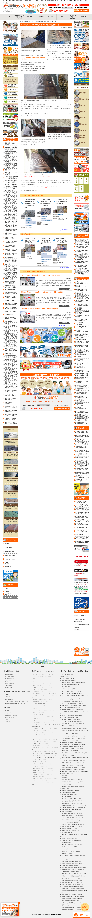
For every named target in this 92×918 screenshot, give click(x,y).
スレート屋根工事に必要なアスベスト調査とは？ (11, 415)
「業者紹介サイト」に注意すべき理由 (81, 480)
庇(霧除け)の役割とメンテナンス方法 (10, 238)
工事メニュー (62, 17)
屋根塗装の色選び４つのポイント (80, 400)
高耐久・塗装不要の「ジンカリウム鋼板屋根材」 (73, 815)
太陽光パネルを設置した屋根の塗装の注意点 (81, 335)
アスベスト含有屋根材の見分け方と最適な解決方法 (73, 807)
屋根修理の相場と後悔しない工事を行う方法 (81, 290)
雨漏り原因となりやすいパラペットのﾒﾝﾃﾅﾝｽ (11, 201)
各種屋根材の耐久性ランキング (69, 853)
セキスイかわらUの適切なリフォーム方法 (71, 691)
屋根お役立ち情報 (80, 367)
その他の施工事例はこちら (66, 230)
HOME (21, 21)
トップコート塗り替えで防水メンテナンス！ (11, 419)
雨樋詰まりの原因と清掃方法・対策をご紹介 (43, 770)
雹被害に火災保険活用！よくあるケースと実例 (81, 419)
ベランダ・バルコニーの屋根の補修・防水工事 (44, 710)
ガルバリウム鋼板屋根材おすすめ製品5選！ (81, 262)
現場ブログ (27, 21)
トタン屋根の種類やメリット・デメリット (81, 327)
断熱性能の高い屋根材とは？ (9, 403)
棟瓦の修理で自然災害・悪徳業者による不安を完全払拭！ (75, 771)
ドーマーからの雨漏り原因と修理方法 (10, 394)
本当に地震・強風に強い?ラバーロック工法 (11, 254)
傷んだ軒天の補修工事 (67, 832)
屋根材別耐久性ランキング (9, 328)
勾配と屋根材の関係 (10, 289)
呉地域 (6, 588)
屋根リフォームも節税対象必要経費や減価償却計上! (82, 542)
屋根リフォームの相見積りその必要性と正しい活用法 (82, 436)
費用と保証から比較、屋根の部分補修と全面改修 (82, 297)
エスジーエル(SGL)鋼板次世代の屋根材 (11, 362)
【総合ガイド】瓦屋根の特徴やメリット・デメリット (74, 725)
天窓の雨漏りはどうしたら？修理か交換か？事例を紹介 (74, 753)
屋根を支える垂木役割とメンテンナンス (10, 378)
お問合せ (7, 563)
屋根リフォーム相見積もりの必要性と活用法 (43, 732)
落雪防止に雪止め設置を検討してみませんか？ (44, 761)
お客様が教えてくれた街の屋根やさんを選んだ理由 (16, 701)
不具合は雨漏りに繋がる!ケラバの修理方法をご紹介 (73, 762)
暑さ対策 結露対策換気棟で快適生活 (10, 282)
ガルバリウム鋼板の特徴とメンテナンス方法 (11, 366)
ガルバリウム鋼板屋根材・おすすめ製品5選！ (72, 707)
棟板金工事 (83, 130)
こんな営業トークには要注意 (81, 454)
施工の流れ (51, 17)
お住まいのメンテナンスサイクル (69, 838)
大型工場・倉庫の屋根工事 (39, 714)
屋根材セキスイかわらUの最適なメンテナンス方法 (82, 346)
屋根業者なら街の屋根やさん (11, 715)
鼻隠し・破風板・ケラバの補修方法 (11, 173)
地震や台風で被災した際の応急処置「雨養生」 (11, 250)
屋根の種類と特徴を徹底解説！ (10, 143)
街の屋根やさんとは (9, 674)
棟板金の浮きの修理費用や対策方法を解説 (11, 166)
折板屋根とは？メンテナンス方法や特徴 (81, 331)
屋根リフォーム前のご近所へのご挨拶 (80, 439)
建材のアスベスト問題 (10, 311)
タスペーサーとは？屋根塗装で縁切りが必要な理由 (73, 760)
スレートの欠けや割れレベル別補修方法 (81, 320)
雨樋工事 (82, 111)
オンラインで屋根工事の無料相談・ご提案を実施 (81, 432)
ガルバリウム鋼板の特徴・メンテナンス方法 (72, 813)
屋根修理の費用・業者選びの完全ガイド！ (11, 150)
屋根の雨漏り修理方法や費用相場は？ (11, 382)
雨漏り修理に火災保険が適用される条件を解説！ (81, 415)
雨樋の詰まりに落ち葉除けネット (41, 772)
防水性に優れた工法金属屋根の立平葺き (10, 246)
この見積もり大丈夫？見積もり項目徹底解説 (81, 447)
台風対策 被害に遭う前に (39, 703)
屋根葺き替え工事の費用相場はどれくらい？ (81, 293)
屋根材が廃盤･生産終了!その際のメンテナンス (11, 340)
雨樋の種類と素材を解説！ (39, 776)
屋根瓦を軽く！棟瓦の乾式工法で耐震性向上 (81, 386)
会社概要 (83, 17)
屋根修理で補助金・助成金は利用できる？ (81, 423)
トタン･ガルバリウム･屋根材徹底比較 (10, 354)
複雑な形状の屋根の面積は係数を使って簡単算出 (73, 786)
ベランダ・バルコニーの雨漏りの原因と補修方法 (11, 213)
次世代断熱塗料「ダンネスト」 (79, 404)
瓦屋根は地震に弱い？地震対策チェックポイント (82, 389)
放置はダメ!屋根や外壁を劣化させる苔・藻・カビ (11, 336)
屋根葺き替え (83, 93)
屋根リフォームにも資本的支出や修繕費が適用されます (46, 739)
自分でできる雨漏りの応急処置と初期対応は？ (81, 412)
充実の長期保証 (8, 685)
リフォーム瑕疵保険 (9, 683)
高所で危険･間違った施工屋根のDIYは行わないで (11, 374)
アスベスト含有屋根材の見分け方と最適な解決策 (11, 308)
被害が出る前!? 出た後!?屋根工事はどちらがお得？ (82, 451)
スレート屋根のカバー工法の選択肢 (82, 316)
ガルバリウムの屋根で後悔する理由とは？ (10, 358)
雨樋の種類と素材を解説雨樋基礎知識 (11, 411)
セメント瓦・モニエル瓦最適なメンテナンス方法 (11, 221)
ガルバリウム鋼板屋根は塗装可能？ (81, 251)
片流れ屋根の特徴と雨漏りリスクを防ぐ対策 (11, 267)
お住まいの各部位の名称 (11, 147)
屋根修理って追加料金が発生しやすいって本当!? (81, 469)
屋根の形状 (7, 264)
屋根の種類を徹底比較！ (78, 308)
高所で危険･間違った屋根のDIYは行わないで (72, 820)
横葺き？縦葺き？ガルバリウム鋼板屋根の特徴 (82, 266)
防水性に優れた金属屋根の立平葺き (70, 865)
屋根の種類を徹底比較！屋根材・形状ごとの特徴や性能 (74, 728)
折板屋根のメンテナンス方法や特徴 (70, 740)
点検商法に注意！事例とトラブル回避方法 (43, 691)
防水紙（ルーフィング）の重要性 (69, 846)
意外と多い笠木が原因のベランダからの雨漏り (11, 181)
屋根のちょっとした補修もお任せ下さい (42, 687)
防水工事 (82, 118)
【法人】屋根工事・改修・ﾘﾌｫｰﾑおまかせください (82, 538)
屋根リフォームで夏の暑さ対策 (40, 712)
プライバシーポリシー (10, 559)
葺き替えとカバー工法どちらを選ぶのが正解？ (81, 305)
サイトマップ (8, 566)
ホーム (8, 17)
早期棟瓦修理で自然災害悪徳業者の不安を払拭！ (11, 229)
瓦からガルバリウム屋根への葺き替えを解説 (81, 247)
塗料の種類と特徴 (81, 556)
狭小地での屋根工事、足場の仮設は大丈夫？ (72, 701)
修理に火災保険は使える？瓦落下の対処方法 (82, 378)
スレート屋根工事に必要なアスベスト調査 (71, 809)
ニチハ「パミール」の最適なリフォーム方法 (72, 693)
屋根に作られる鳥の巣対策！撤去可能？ (81, 524)
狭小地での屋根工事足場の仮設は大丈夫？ (81, 353)
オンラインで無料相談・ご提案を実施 (42, 676)
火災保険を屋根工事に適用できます (41, 708)
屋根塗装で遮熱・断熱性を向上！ (69, 794)
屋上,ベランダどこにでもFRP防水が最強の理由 (11, 205)
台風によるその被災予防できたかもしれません (82, 371)
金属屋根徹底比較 (66, 859)
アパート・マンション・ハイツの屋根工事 (43, 716)
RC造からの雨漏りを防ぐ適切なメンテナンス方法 (11, 386)
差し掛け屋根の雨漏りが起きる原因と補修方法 (11, 275)
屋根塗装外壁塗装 (82, 136)
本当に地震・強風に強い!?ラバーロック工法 (72, 882)
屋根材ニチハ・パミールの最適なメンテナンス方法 (82, 342)
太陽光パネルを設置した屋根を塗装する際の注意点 (45, 778)
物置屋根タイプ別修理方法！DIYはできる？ (81, 502)
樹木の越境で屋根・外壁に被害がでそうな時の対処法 (82, 473)
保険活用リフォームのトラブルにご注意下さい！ (73, 869)
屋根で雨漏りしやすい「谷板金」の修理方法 (10, 297)
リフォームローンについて (39, 737)
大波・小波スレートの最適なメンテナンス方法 (11, 234)
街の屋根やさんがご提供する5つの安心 (19, 17)
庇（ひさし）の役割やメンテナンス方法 (11, 390)
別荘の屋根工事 (79, 534)
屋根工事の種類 (81, 87)
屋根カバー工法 (84, 99)
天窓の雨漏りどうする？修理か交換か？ (11, 399)
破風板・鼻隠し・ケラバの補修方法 (70, 750)
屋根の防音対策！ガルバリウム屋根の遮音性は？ (82, 273)
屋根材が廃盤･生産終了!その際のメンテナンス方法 (73, 767)
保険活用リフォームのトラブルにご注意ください (82, 476)
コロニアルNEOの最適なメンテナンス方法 (81, 349)
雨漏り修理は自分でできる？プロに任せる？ (11, 158)
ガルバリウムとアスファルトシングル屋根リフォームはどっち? (11, 349)
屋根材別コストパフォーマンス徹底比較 (11, 324)
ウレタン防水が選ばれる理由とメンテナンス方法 (11, 193)
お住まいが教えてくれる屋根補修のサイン (81, 301)
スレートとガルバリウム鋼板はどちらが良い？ (81, 239)
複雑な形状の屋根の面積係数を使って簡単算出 (11, 260)
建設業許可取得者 (9, 551)
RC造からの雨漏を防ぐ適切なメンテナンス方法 (72, 817)
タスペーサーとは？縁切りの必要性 (10, 189)
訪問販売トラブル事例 (81, 457)
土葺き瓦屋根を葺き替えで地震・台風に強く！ (11, 225)
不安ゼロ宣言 (8, 681)
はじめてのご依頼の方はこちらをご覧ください (44, 674)
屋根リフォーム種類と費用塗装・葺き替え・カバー (82, 312)
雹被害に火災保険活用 (67, 905)
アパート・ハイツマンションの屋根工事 (81, 531)
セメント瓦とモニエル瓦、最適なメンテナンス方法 (73, 744)
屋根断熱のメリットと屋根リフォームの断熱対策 (11, 407)
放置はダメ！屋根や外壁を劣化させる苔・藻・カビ (73, 876)
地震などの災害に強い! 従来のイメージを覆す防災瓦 (74, 805)
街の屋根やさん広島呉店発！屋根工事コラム (15, 703)
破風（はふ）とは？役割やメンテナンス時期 (11, 423)
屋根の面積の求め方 (10, 257)
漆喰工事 (82, 105)
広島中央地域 (8, 594)
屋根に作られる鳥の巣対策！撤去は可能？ (43, 774)
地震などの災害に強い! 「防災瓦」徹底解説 (81, 393)
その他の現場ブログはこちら (65, 325)
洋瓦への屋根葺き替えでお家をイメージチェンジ (11, 344)
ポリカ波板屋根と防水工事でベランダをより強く (82, 513)
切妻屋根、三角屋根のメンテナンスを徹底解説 (11, 271)
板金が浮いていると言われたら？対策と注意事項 (82, 465)
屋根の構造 (7, 170)
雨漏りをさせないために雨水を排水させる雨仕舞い (73, 888)
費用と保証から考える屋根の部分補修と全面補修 (44, 741)
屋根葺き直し (83, 124)
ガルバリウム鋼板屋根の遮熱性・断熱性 (81, 254)
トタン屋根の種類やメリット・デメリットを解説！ (73, 738)
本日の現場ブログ (9, 699)
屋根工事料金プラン (37, 681)
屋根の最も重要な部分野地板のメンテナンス (10, 317)
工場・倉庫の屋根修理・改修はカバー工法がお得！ (82, 509)
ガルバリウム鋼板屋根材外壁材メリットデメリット (82, 269)
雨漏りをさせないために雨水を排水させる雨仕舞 (11, 293)
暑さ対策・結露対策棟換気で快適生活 (70, 790)
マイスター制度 (8, 687)
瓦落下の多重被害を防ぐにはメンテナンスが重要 (81, 374)
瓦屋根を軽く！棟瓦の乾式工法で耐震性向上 (72, 801)
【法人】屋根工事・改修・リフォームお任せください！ (46, 720)
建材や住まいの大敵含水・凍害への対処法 (10, 286)
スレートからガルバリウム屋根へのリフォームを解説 (82, 243)
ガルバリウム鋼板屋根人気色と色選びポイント (81, 258)
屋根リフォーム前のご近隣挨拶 (40, 689)
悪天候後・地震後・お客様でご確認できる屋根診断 (73, 682)
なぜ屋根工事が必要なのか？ (81, 282)
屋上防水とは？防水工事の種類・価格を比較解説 (11, 209)
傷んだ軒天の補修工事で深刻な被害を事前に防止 (11, 185)
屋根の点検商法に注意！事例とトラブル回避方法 (81, 461)
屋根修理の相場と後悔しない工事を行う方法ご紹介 (45, 728)
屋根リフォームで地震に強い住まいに (42, 705)
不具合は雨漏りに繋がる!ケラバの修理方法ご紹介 (11, 177)
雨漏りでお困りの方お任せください (41, 685)
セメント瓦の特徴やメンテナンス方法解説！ (11, 217)
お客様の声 (40, 17)
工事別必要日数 (79, 360)
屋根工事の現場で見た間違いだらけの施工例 (81, 397)
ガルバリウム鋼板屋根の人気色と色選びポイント (73, 721)
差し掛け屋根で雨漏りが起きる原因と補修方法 (72, 886)
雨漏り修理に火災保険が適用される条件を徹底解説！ (74, 909)
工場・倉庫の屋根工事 (81, 527)
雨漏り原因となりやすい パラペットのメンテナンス (45, 753)
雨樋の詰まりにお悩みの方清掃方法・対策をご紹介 (82, 517)
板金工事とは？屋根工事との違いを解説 (11, 162)
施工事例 (29, 17)
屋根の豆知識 (8, 321)
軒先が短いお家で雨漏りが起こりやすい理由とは (11, 304)
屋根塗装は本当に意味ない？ (9, 154)
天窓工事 (82, 143)
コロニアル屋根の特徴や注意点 (80, 323)
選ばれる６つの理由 (9, 676)
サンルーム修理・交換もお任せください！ (81, 505)
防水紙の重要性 (9, 314)
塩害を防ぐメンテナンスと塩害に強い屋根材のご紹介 (74, 873)
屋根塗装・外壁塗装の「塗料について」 (71, 684)
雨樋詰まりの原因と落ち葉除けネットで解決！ (82, 520)
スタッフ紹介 (8, 547)
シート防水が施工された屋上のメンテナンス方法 (11, 197)
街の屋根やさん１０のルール (11, 678)
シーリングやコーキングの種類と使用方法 (11, 242)
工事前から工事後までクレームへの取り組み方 (81, 443)
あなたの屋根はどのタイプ (68, 678)
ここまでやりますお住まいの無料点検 (72, 17)
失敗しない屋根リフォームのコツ (81, 286)
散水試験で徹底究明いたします (40, 701)
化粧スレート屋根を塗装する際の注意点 (80, 338)
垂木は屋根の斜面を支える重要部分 (41, 745)
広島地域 (7, 591)
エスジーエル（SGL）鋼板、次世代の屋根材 (72, 863)
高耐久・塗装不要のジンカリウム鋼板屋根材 (11, 370)
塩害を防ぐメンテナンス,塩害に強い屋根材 (11, 332)
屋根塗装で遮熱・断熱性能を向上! (81, 408)
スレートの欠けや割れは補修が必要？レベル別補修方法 (74, 736)
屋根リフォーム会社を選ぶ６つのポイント (82, 364)
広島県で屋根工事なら (10, 555)
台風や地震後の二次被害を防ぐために (81, 382)
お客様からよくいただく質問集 (69, 689)
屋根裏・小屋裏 (9, 279)
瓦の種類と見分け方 (10, 300)
